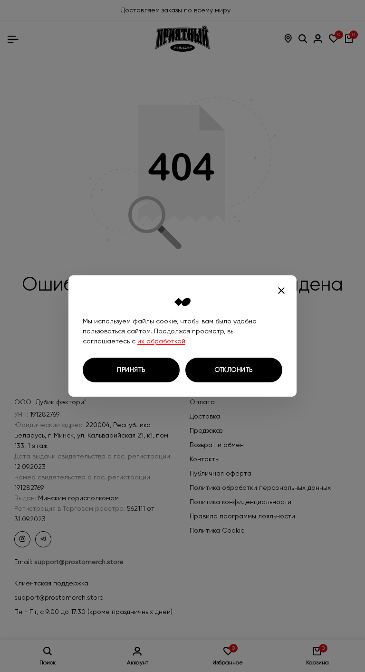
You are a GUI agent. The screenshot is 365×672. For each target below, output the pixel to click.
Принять (131, 369)
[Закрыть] (281, 290)
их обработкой (161, 341)
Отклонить (234, 369)
